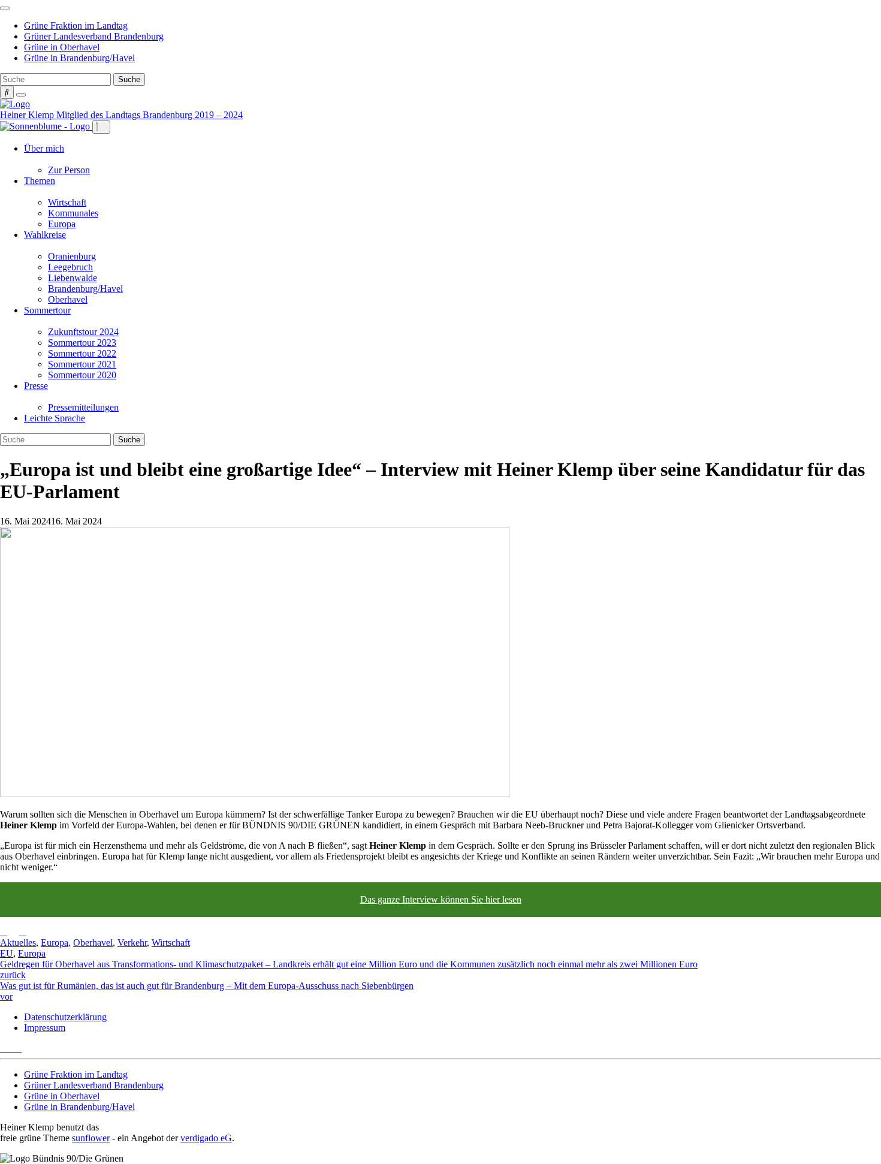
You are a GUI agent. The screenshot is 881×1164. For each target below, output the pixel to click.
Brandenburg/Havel (85, 289)
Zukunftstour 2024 (83, 332)
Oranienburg (72, 256)
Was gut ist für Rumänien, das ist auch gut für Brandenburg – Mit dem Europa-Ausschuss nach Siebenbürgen (207, 991)
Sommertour (47, 310)
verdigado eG (206, 1138)
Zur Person (69, 170)
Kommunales (73, 213)
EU (6, 953)
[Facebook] (10, 1048)
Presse (36, 386)
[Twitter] (3, 1048)
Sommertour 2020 (82, 375)
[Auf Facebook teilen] (13, 932)
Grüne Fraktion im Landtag (76, 25)
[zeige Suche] (7, 92)
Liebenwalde (72, 278)
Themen (39, 181)
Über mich (44, 148)
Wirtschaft (67, 202)
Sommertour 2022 (82, 353)
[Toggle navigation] (5, 8)
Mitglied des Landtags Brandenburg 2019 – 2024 (149, 115)
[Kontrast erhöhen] (21, 95)
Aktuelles (18, 942)
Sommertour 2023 (82, 342)
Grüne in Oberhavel (61, 47)
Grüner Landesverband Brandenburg (94, 36)
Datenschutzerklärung (65, 1017)
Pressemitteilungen (83, 407)
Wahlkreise (45, 235)
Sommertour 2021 (82, 364)
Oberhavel (68, 299)
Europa (62, 224)
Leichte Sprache (54, 418)
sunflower (91, 1138)
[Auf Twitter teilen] (3, 932)
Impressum (44, 1028)
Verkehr (132, 942)
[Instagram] (18, 1048)
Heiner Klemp (28, 115)
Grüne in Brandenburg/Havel (79, 58)
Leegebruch (70, 267)
